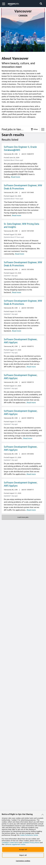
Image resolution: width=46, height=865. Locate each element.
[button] (4, 3)
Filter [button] (36, 129)
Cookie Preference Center (29, 835)
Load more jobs (23, 517)
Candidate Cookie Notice (10, 842)
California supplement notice (15, 844)
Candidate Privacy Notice (31, 842)
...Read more (15, 177)
